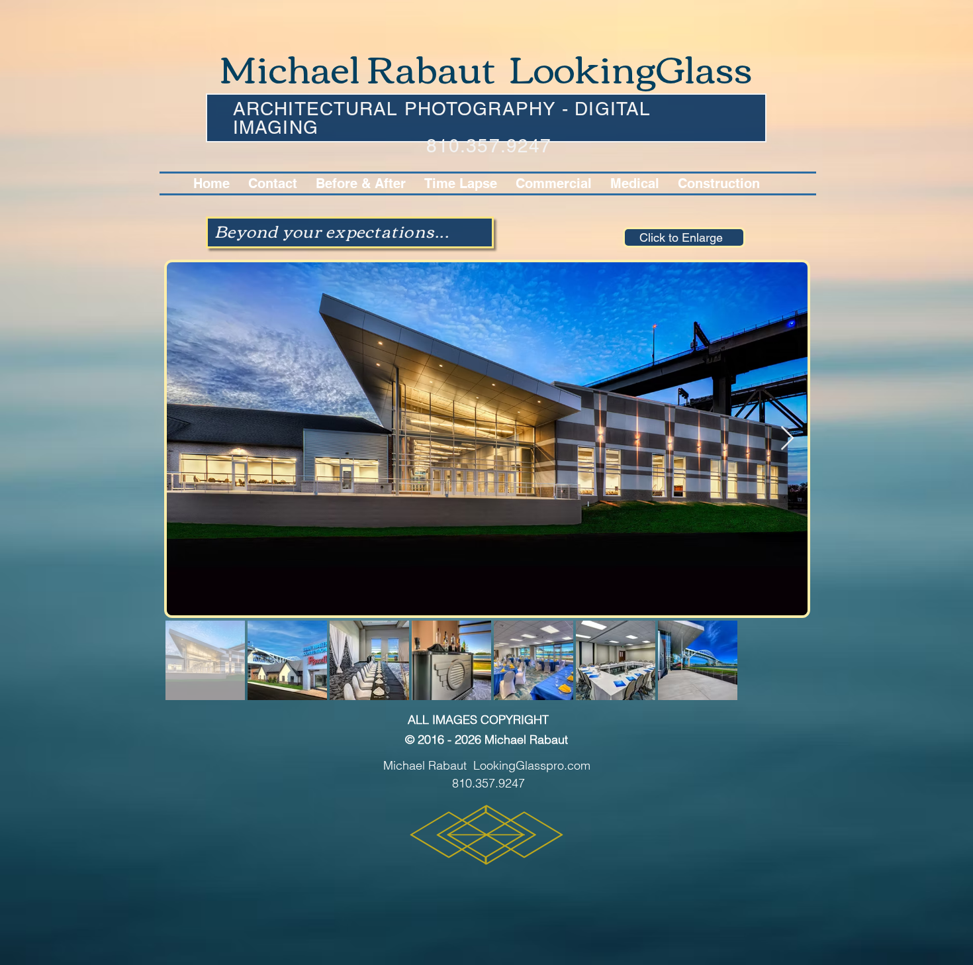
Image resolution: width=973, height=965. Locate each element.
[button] (553, 183)
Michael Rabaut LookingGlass (486, 66)
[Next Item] (787, 439)
